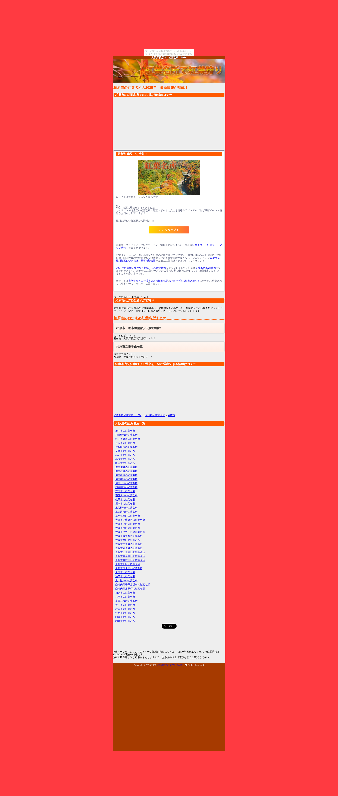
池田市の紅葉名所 (125, 576)
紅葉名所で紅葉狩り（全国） (170, 665)
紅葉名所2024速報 (206, 267)
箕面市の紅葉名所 (125, 612)
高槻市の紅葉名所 (125, 459)
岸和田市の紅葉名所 (126, 446)
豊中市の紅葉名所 (125, 604)
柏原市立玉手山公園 (129, 346)
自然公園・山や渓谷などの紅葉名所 (148, 280)
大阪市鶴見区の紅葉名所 (128, 548)
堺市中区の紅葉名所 (126, 475)
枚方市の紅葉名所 (125, 608)
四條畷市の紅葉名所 (126, 487)
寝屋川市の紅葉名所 (126, 495)
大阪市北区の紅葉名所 (127, 564)
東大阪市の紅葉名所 (126, 580)
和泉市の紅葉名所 (125, 621)
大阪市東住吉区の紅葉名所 (130, 556)
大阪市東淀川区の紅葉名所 (130, 560)
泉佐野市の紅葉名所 (126, 507)
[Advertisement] (169, 123)
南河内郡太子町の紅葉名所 (130, 588)
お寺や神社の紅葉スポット (185, 280)
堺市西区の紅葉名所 (126, 471)
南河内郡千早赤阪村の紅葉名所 (132, 584)
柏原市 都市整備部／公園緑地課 (138, 328)
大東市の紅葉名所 (125, 572)
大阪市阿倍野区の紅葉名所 (130, 519)
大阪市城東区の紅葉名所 (128, 536)
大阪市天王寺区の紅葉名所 (130, 552)
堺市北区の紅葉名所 (126, 483)
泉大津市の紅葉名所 (126, 511)
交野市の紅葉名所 (125, 450)
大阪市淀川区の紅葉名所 (128, 568)
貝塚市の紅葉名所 (125, 442)
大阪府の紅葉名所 (155, 415)
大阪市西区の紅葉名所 (127, 540)
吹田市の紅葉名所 (125, 499)
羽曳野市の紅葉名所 (126, 434)
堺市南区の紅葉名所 (126, 479)
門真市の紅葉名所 (125, 617)
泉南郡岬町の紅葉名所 (127, 515)
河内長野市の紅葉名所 (127, 438)
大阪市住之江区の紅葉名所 (130, 531)
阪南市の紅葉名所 (125, 463)
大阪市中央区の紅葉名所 (128, 544)
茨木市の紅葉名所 (125, 430)
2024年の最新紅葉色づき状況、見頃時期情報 (141, 267)
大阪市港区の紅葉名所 (127, 527)
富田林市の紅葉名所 (126, 600)
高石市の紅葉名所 (125, 455)
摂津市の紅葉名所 (125, 503)
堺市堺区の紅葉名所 (126, 467)
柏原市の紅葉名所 (125, 592)
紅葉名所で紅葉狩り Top (128, 415)
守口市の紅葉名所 (125, 491)
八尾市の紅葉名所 (125, 596)
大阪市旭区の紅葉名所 (127, 523)
